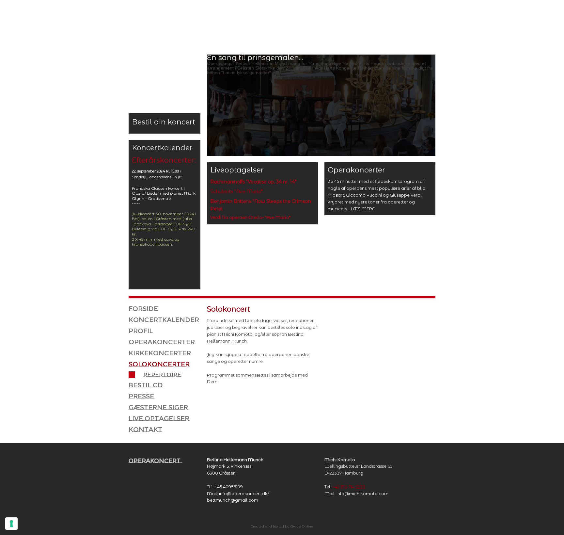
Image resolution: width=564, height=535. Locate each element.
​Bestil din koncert (163, 122)
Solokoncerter (159, 364)
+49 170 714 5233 (348, 486)
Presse (141, 396)
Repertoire (162, 374)
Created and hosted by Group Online (282, 526)
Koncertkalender (164, 320)
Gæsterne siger (158, 407)
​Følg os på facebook (412, 16)
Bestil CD (146, 385)
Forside (143, 309)
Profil (141, 331)
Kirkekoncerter (160, 353)
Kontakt (145, 429)
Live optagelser (159, 418)
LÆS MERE (363, 208)
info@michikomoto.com (362, 493)
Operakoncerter (162, 342)
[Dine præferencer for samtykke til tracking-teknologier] (11, 523)
